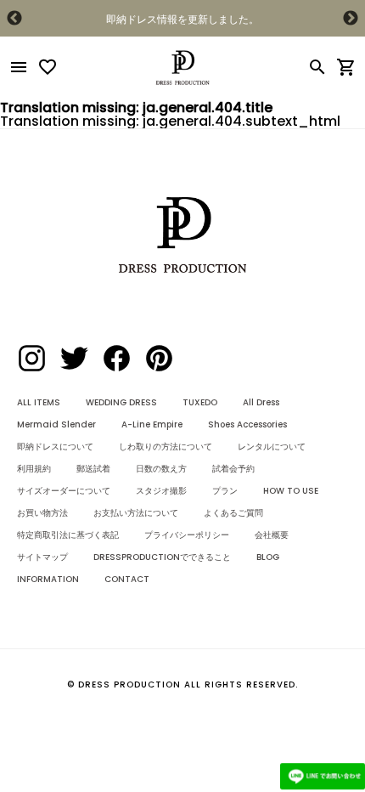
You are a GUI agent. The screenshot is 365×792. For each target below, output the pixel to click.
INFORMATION (48, 579)
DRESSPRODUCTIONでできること (162, 557)
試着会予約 (233, 468)
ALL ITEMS (38, 402)
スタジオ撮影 (161, 490)
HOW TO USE (290, 490)
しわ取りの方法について (165, 446)
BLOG (267, 557)
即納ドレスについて (55, 446)
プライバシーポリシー (186, 535)
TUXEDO (199, 402)
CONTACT (126, 579)
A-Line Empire (151, 424)
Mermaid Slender (56, 424)
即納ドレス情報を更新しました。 (182, 19)
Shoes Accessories (247, 424)
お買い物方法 (42, 512)
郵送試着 (93, 468)
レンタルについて (272, 446)
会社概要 (272, 535)
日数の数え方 (161, 468)
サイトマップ (42, 557)
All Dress (261, 402)
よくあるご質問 (233, 512)
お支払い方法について (135, 512)
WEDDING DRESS (121, 402)
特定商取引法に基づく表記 (68, 535)
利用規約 (34, 468)
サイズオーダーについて (63, 490)
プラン (225, 490)
